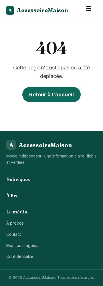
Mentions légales (22, 245)
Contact (13, 234)
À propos (15, 223)
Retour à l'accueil (51, 95)
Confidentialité (19, 256)
